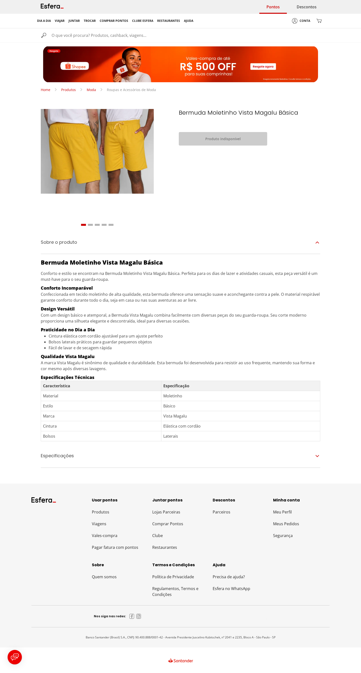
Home (45, 89)
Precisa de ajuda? (229, 576)
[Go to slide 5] (111, 225)
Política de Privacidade (173, 576)
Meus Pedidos (286, 523)
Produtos (68, 89)
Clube (157, 535)
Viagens (99, 523)
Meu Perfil (282, 512)
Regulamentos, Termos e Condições (175, 591)
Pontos (273, 7)
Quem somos (104, 576)
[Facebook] (132, 616)
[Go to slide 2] (90, 225)
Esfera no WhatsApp (231, 588)
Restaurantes (164, 547)
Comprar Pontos (167, 523)
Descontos (307, 7)
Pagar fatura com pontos (115, 547)
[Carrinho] (319, 21)
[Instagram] (139, 616)
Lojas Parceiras (166, 512)
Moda (91, 89)
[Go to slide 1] (83, 225)
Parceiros (221, 512)
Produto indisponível (223, 138)
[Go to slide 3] (97, 225)
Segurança (283, 535)
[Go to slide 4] (104, 225)
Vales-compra (104, 535)
